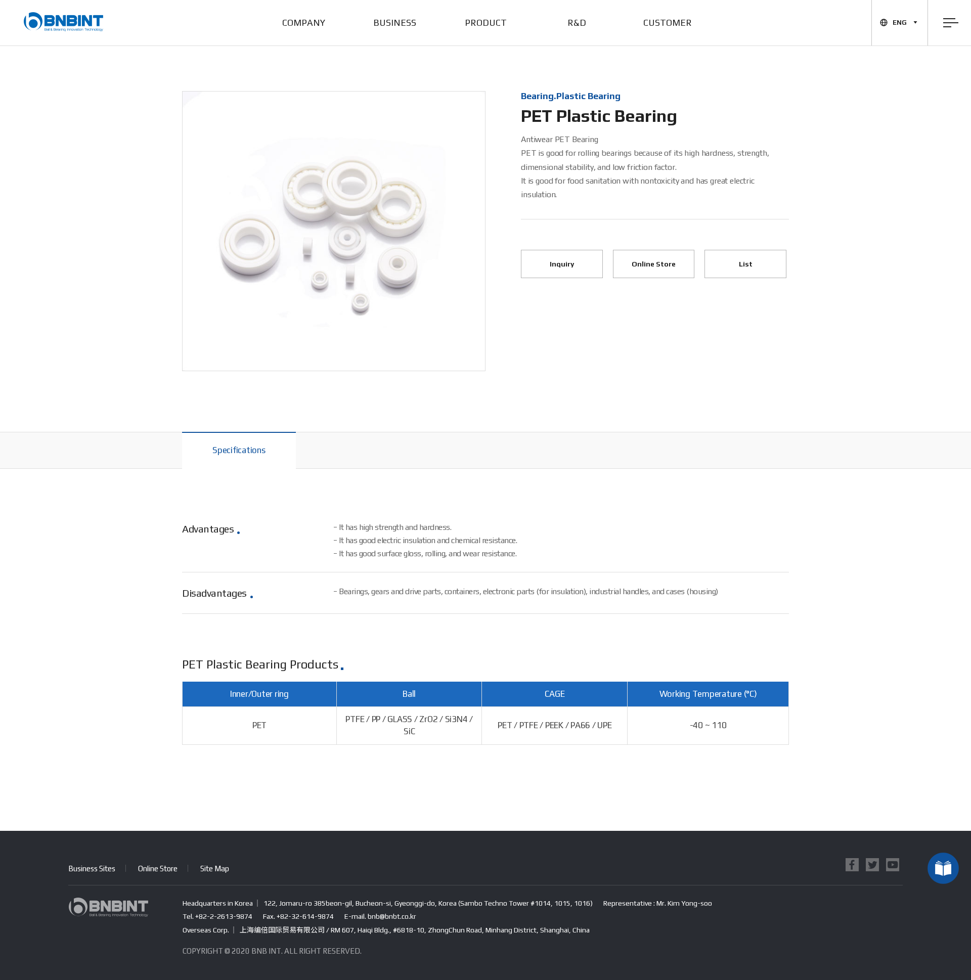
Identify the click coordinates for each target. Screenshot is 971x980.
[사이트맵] (950, 22)
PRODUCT (486, 22)
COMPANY (303, 22)
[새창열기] (852, 864)
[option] (334, 231)
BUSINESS (394, 22)
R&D (576, 22)
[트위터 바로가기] (892, 864)
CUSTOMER (667, 22)
